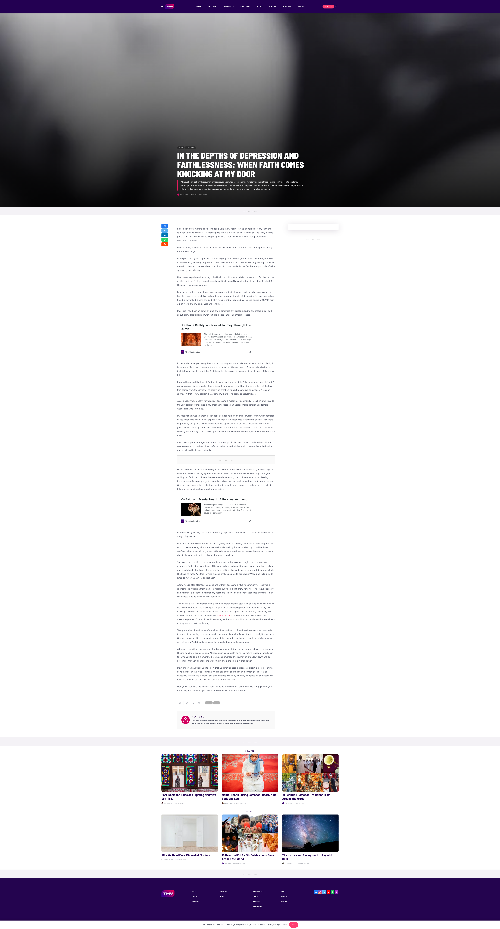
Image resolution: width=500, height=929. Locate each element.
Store (283, 891)
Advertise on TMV (250, 211)
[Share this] (164, 226)
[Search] (336, 7)
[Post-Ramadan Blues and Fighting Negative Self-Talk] (189, 779)
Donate (255, 896)
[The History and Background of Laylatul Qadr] (310, 840)
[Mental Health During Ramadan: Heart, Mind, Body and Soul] (250, 779)
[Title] (332, 892)
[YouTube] (328, 892)
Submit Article (258, 891)
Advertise (256, 902)
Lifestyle (223, 891)
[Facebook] (316, 892)
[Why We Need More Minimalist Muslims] (189, 840)
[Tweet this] (164, 230)
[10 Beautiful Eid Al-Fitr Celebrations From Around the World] (250, 840)
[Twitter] (324, 892)
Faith (194, 891)
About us (284, 896)
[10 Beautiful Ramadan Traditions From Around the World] (310, 779)
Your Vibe (184, 194)
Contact (284, 902)
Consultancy (257, 907)
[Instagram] (320, 892)
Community (195, 902)
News (222, 896)
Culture (195, 896)
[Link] (169, 6)
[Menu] (162, 6)
